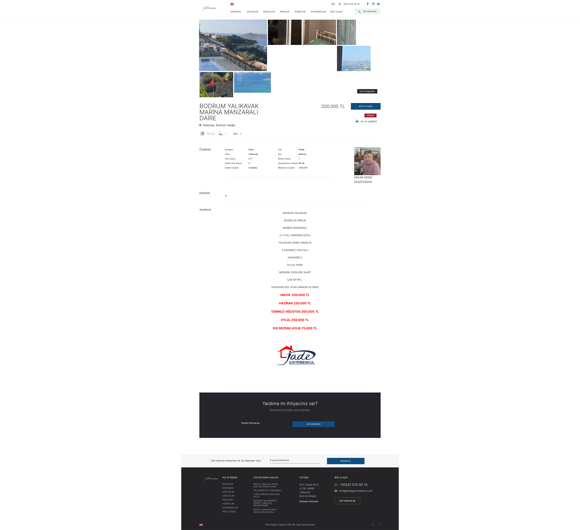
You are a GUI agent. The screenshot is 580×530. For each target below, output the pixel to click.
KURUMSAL (235, 12)
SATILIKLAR (252, 12)
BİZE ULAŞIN (336, 12)
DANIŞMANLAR (318, 12)
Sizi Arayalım (347, 501)
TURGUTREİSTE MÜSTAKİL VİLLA (266, 495)
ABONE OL (345, 461)
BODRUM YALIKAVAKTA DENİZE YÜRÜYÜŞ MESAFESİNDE (265, 503)
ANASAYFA (227, 484)
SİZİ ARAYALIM (370, 11)
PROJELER (284, 12)
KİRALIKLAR (269, 12)
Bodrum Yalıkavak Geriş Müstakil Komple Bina (264, 510)
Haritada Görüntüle (309, 501)
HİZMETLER (300, 12)
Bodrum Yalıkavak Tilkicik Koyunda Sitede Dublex (265, 485)
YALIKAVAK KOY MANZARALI (267, 490)
